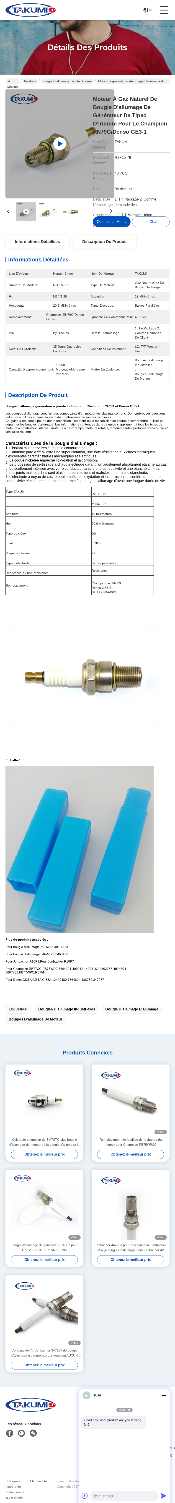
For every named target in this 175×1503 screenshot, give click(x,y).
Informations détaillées (37, 241)
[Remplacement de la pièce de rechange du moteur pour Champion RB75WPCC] (130, 1100)
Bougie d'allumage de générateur (67, 81)
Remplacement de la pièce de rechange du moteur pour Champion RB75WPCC (131, 1142)
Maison (12, 81)
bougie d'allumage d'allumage (131, 1009)
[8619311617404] (21, 1433)
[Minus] (163, 1395)
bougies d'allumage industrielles (66, 1009)
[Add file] (85, 1496)
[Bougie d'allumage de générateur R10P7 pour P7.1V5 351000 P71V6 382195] (44, 1206)
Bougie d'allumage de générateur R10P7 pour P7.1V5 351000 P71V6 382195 (44, 1247)
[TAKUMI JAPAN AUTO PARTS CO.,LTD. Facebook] (9, 1433)
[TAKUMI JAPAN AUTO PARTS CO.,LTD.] (30, 10)
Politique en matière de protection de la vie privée (14, 1489)
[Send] (163, 1496)
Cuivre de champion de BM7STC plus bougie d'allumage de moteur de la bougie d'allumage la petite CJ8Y (44, 1142)
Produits (30, 81)
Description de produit (104, 241)
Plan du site (38, 1481)
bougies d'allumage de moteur (35, 1019)
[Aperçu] (30, 1410)
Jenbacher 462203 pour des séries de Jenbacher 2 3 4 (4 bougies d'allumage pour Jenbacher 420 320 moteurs (130, 1247)
